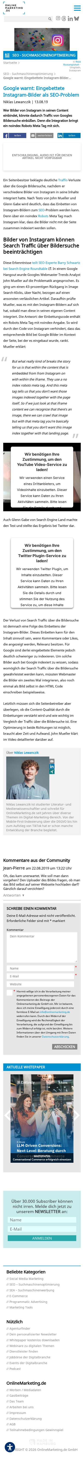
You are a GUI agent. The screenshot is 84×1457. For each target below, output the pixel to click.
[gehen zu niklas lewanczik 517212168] (52, 766)
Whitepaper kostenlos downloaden (34, 1340)
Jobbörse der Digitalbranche (29, 1357)
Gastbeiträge (18, 1396)
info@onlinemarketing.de (55, 1012)
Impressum (17, 1413)
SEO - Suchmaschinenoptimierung (28, 74)
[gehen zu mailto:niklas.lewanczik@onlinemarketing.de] (52, 761)
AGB (12, 1424)
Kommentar (15, 930)
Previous (9, 1115)
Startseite (10, 63)
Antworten (12, 895)
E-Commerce (18, 1296)
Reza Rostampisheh (72, 63)
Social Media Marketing (26, 1279)
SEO (42, 210)
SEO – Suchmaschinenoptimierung (34, 1284)
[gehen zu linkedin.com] (70, 19)
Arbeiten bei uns (21, 1407)
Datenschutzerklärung (55, 1036)
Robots (43, 216)
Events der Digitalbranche (28, 1363)
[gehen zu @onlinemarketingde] (63, 19)
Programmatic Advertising (28, 1302)
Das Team (16, 1401)
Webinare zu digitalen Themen (31, 1346)
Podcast (15, 1369)
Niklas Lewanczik (26, 753)
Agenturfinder (19, 1329)
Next (74, 1115)
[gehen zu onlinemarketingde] (58, 18)
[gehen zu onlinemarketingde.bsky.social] (76, 19)
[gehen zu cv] (52, 771)
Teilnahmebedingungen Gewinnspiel (36, 1430)
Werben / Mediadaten (25, 1390)
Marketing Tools (21, 1307)
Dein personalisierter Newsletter (33, 1334)
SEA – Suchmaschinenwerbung (31, 1290)
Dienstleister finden (23, 1351)
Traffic (62, 180)
